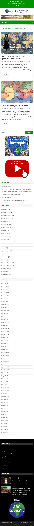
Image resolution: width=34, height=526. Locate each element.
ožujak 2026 (5, 289)
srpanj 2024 (5, 325)
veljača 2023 (5, 361)
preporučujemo (6, 251)
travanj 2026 (5, 287)
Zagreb (4, 271)
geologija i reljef (6, 218)
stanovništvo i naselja (7, 265)
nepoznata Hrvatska (7, 242)
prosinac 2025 (5, 295)
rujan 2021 (5, 411)
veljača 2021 (5, 432)
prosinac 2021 (5, 402)
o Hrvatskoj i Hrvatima (7, 245)
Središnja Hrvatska (7, 262)
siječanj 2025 (5, 310)
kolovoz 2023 (5, 346)
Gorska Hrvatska (6, 224)
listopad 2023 (5, 340)
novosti (4, 448)
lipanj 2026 (5, 284)
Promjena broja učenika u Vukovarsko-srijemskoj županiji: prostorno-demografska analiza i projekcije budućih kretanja (17, 190)
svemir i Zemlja (6, 268)
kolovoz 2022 (5, 379)
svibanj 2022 (5, 387)
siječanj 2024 (5, 331)
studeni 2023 (5, 337)
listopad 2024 (5, 316)
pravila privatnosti (17, 3)
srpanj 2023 (5, 349)
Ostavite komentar (25, 61)
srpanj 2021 (5, 417)
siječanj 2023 (5, 364)
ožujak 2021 (5, 429)
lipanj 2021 (5, 420)
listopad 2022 (5, 373)
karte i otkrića (5, 233)
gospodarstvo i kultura (8, 227)
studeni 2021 (5, 405)
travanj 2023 (5, 355)
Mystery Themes (17, 524)
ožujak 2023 (5, 358)
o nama (9, 3)
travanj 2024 (5, 328)
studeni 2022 (5, 370)
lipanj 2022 (5, 384)
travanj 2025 (5, 304)
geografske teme (6, 212)
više (6, 74)
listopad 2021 (5, 408)
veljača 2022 (5, 396)
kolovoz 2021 (5, 414)
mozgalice (5, 239)
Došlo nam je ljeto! (6, 186)
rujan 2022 (5, 376)
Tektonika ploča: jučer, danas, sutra (15, 106)
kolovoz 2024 (5, 322)
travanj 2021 (5, 426)
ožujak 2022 (5, 393)
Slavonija (4, 259)
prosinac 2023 (5, 334)
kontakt (24, 3)
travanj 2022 (5, 390)
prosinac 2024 (5, 313)
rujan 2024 (5, 319)
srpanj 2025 (5, 301)
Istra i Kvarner (5, 230)
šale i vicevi (5, 257)
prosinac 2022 (5, 367)
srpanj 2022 (5, 381)
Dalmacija (4, 209)
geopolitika (5, 221)
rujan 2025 (5, 298)
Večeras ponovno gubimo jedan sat (11, 194)
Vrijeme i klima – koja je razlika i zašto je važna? (14, 200)
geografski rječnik (6, 215)
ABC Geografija (15, 61)
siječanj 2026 (5, 292)
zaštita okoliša (6, 274)
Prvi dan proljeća (6, 197)
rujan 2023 (5, 343)
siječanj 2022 (5, 399)
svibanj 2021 (5, 423)
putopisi (4, 254)
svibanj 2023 (5, 352)
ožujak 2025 (5, 307)
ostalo (4, 248)
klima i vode (5, 236)
